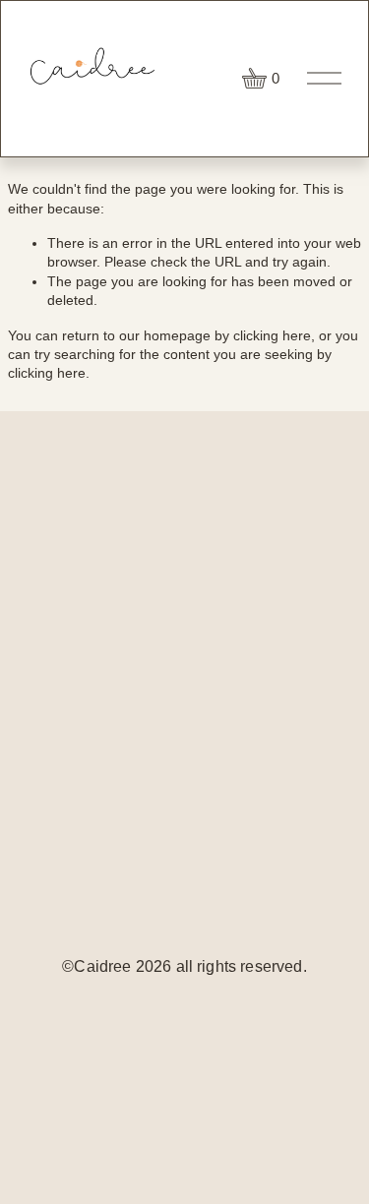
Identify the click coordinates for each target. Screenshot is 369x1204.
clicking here (272, 335)
